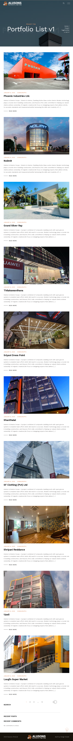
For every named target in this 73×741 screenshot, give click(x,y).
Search (7, 705)
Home (66, 26)
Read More (13, 111)
